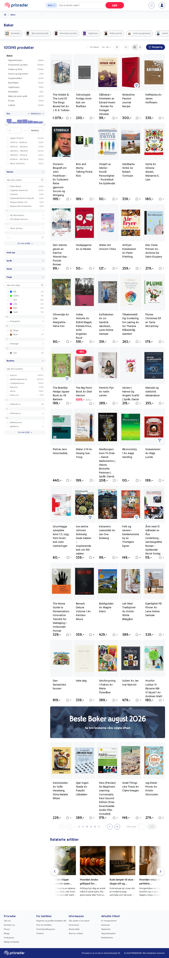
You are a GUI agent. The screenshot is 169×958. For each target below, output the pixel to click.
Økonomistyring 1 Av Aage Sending (132, 453)
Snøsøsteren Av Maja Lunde (152, 453)
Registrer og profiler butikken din (51, 921)
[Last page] (117, 826)
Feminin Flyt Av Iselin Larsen (106, 391)
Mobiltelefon (107, 938)
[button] (84, 162)
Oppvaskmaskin (108, 933)
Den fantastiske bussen (59, 684)
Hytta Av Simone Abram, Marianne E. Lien (152, 172)
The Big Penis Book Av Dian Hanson (84, 391)
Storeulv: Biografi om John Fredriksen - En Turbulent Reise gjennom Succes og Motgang (60, 180)
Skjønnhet (106, 929)
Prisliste (40, 933)
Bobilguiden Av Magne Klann (106, 607)
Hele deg (81, 680)
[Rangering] (136, 85)
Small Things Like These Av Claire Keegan (130, 787)
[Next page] (109, 826)
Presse (7, 929)
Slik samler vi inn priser (79, 921)
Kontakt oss (9, 925)
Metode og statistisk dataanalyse (152, 391)
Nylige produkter (11, 942)
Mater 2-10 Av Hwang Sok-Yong (84, 453)
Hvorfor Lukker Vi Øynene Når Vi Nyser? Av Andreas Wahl (153, 688)
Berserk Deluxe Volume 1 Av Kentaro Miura (83, 611)
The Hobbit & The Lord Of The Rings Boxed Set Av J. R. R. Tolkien (61, 102)
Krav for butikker (44, 925)
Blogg (6, 933)
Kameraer (105, 925)
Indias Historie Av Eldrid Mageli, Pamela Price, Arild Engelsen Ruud (84, 326)
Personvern (74, 925)
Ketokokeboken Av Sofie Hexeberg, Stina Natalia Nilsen (62, 791)
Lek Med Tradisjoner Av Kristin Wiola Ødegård (129, 611)
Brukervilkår (74, 929)
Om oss (7, 921)
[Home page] (16, 5)
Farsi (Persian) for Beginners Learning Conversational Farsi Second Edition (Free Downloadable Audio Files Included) (108, 798)
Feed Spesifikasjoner (45, 929)
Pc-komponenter (109, 921)
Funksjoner (9, 938)
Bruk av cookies (76, 933)
